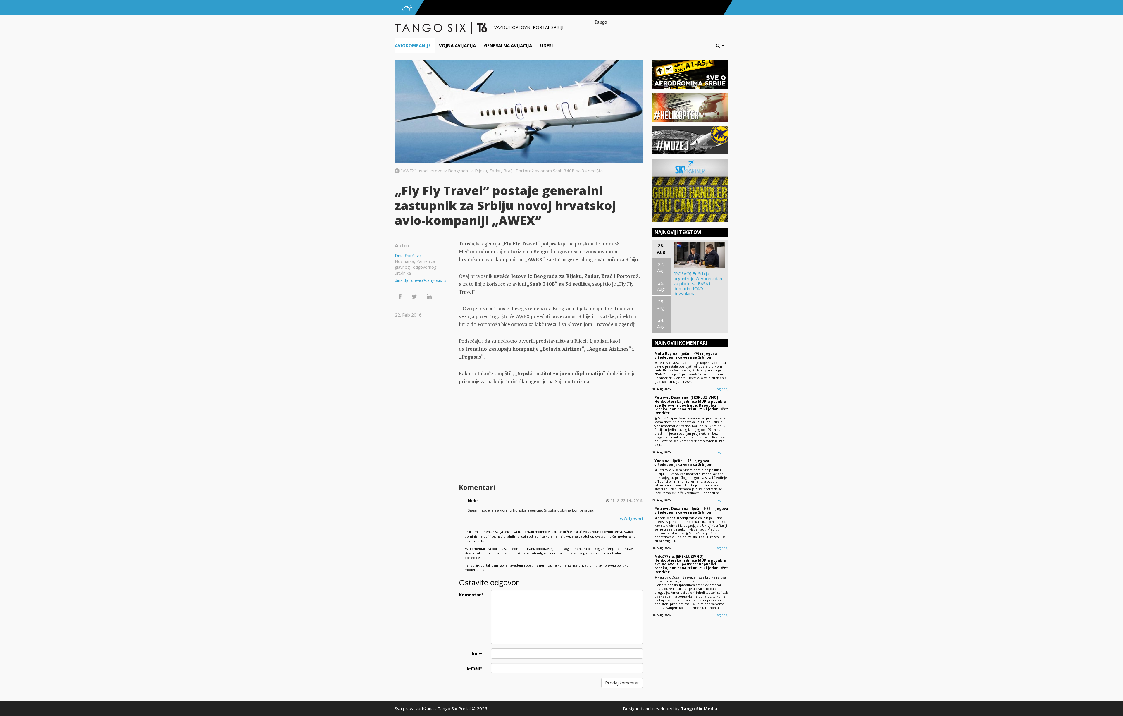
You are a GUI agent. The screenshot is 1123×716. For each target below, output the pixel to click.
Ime (477, 653)
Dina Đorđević (408, 255)
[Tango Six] (441, 27)
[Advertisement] (551, 435)
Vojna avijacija (457, 45)
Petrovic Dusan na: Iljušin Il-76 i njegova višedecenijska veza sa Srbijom (691, 510)
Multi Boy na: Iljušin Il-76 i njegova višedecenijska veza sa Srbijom (685, 355)
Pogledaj (721, 389)
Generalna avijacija (508, 45)
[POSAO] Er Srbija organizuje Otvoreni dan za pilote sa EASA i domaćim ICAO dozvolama (698, 283)
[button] (722, 45)
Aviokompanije (413, 45)
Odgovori (633, 518)
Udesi (546, 45)
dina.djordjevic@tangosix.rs (420, 280)
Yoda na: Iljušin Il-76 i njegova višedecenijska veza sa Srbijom (683, 462)
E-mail (474, 668)
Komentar (471, 595)
